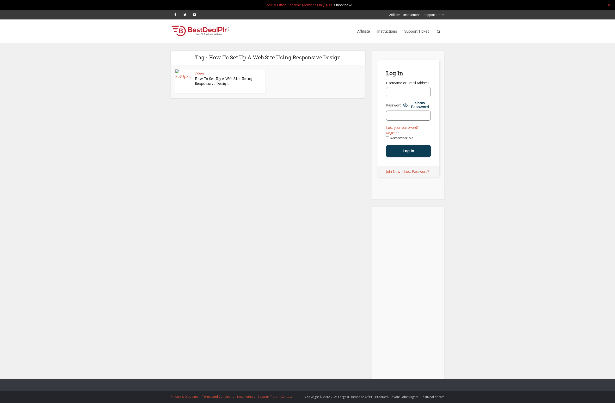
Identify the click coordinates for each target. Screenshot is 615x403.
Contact (286, 396)
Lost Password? (416, 171)
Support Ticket (434, 14)
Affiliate (394, 14)
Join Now (393, 171)
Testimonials (246, 396)
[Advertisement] (408, 294)
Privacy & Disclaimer (185, 396)
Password (393, 105)
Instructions (411, 14)
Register (392, 132)
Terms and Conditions (218, 396)
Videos (200, 73)
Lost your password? (402, 127)
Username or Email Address (407, 83)
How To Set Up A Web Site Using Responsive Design (223, 81)
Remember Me (401, 138)
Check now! (343, 4)
